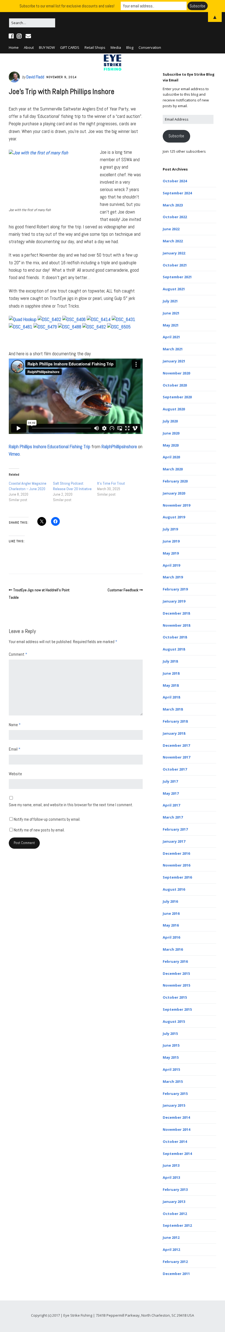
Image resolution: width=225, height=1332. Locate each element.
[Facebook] (12, 36)
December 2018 (176, 613)
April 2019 (171, 565)
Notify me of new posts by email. (39, 830)
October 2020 (175, 385)
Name (15, 724)
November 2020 (176, 373)
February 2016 (175, 961)
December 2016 (176, 853)
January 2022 (174, 253)
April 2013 (171, 1177)
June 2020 (171, 433)
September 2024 (177, 193)
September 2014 (177, 1153)
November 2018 (176, 625)
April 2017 (171, 805)
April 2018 (171, 697)
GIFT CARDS (69, 47)
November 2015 (176, 985)
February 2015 (175, 1093)
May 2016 (171, 925)
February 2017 (175, 829)
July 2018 (170, 661)
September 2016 (177, 877)
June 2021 (171, 313)
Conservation (150, 47)
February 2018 (175, 721)
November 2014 (176, 1129)
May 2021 (171, 325)
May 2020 (171, 445)
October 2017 (175, 769)
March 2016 (173, 949)
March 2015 (173, 1081)
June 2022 (171, 228)
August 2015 (174, 1021)
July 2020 (170, 421)
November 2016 (176, 865)
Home (14, 47)
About (29, 47)
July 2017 (170, 781)
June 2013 (171, 1165)
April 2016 (171, 937)
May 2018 (171, 685)
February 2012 (175, 1261)
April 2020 (171, 457)
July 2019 (170, 529)
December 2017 (176, 745)
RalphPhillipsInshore (119, 447)
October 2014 (175, 1141)
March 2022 (173, 240)
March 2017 (173, 817)
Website (15, 773)
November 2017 (176, 757)
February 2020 (175, 481)
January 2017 (174, 841)
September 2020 (177, 396)
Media (116, 47)
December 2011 (176, 1273)
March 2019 (173, 577)
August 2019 (174, 517)
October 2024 (175, 180)
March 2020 (173, 469)
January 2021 (174, 361)
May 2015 (171, 1057)
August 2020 (174, 409)
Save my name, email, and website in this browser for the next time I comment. (71, 804)
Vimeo (14, 454)
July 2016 (170, 901)
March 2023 (173, 205)
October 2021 (175, 265)
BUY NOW (47, 47)
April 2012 (171, 1249)
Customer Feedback (123, 589)
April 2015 (171, 1069)
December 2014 (176, 1117)
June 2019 (171, 541)
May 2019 (171, 553)
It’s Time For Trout (111, 483)
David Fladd (35, 76)
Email (14, 749)
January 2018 (174, 733)
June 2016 (171, 913)
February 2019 (175, 589)
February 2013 (175, 1189)
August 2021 (174, 288)
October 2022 (175, 216)
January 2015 (174, 1105)
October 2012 (175, 1213)
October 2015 (175, 997)
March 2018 (173, 709)
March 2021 (173, 349)
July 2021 (170, 301)
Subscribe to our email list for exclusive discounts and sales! (66, 5)
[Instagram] (19, 36)
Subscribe (176, 136)
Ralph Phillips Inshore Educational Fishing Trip (49, 447)
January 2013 (174, 1201)
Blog (129, 47)
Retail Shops (95, 47)
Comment (18, 654)
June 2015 (171, 1045)
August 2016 (174, 889)
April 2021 (171, 336)
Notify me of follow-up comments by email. (47, 819)
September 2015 (177, 1009)
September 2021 (177, 276)
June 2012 (171, 1237)
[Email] (28, 36)
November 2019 (176, 505)
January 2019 (174, 601)
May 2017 (171, 793)
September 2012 (177, 1225)
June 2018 (171, 673)
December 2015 (176, 973)
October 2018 (175, 637)
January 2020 (174, 493)
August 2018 (174, 649)
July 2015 (170, 1033)
